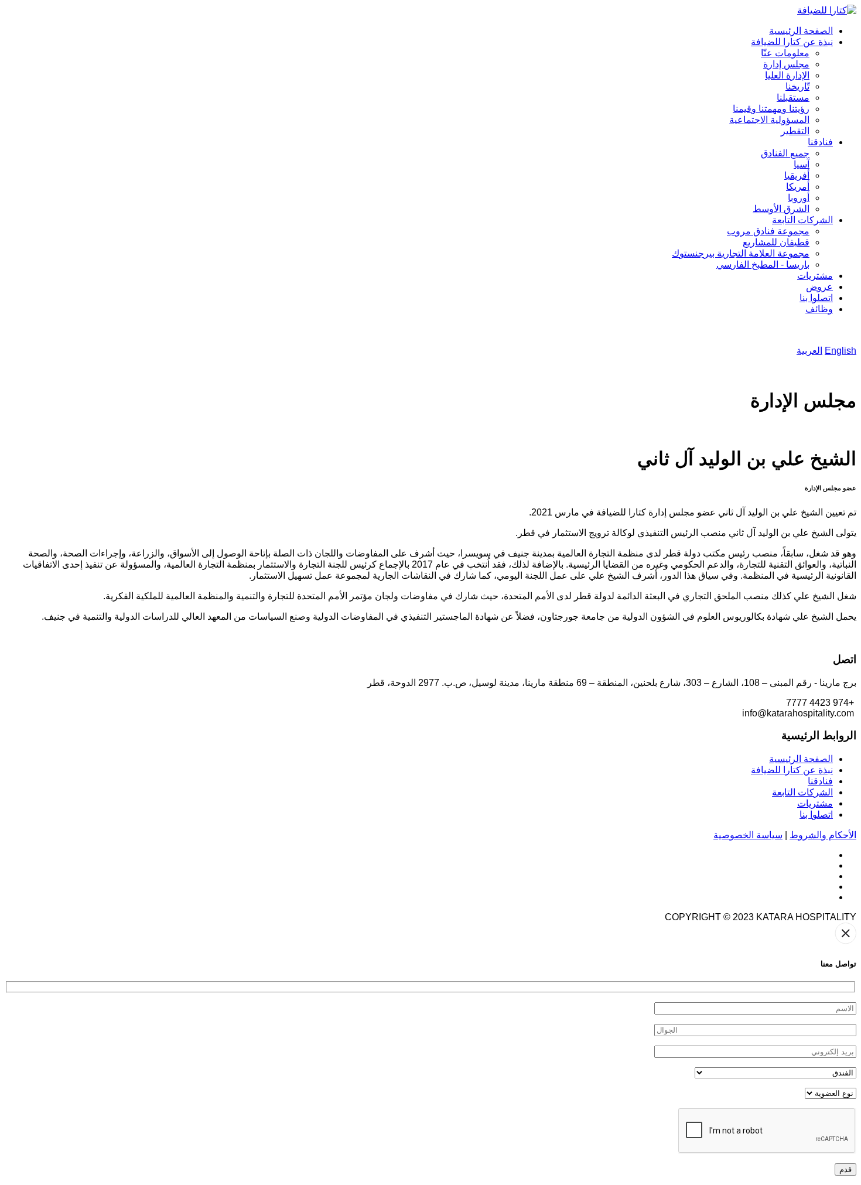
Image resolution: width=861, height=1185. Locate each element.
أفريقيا (796, 175)
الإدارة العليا (787, 75)
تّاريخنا (797, 86)
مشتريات (815, 276)
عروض (819, 287)
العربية (809, 351)
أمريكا (797, 187)
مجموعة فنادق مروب (768, 231)
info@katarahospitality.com (798, 713)
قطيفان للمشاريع (776, 242)
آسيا (801, 164)
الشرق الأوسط (781, 209)
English (840, 351)
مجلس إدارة (786, 64)
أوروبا (798, 198)
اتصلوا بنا (816, 298)
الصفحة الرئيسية (801, 31)
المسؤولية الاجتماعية (769, 120)
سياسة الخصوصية (748, 835)
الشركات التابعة (802, 220)
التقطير (795, 131)
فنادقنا (820, 142)
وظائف (819, 309)
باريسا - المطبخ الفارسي (762, 264)
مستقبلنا (793, 98)
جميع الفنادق (785, 153)
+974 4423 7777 (820, 703)
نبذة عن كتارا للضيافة (792, 42)
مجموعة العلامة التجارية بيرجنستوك (740, 253)
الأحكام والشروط (823, 835)
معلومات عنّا (785, 53)
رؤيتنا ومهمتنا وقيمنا (771, 109)
